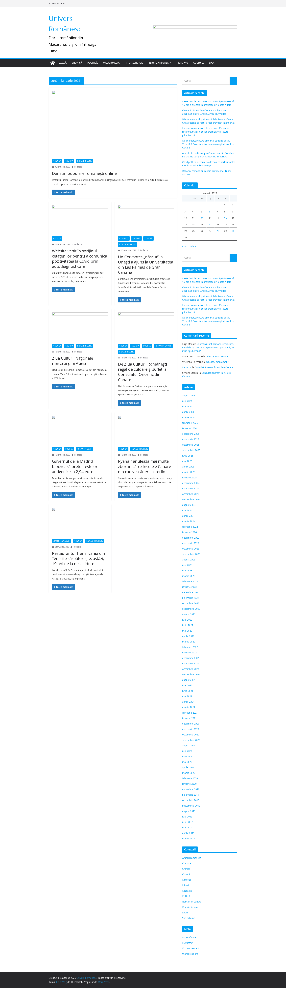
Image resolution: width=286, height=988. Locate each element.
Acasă (63, 62)
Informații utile (158, 62)
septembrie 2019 (191, 805)
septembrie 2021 (191, 674)
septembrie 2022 (191, 608)
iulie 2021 (187, 685)
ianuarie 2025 (189, 477)
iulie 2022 (187, 619)
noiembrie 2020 (190, 729)
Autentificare (189, 937)
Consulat (123, 238)
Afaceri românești (61, 541)
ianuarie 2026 (189, 428)
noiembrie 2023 (190, 543)
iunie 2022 (187, 625)
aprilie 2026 (188, 411)
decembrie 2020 (190, 723)
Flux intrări (187, 942)
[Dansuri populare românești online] (113, 125)
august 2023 (188, 559)
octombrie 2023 (190, 548)
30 (233, 230)
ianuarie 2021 (189, 718)
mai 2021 (187, 696)
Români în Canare (127, 244)
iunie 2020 (187, 756)
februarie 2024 (190, 526)
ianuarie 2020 (189, 783)
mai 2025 (187, 461)
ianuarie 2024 (189, 532)
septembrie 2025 (191, 450)
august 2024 (188, 504)
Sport (212, 62)
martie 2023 (188, 576)
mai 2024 (187, 510)
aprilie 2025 (188, 466)
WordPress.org (190, 953)
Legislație (187, 890)
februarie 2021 (190, 712)
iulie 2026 (187, 401)
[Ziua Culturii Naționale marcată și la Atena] (80, 328)
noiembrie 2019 (190, 794)
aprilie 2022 (188, 636)
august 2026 (188, 395)
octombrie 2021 (190, 668)
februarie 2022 (190, 647)
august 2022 (188, 614)
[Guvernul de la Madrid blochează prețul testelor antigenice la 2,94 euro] (80, 431)
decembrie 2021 (190, 658)
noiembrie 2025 (190, 439)
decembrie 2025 (190, 433)
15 (225, 218)
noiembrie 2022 (190, 597)
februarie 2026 (190, 422)
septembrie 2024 (191, 499)
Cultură (198, 62)
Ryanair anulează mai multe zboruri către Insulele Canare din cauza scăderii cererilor (144, 466)
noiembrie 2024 (190, 488)
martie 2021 (188, 707)
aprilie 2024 (188, 515)
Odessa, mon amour (217, 356)
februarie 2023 (190, 581)
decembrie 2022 (190, 592)
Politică (92, 62)
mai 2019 (187, 827)
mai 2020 (187, 761)
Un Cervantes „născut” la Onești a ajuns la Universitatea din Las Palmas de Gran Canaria (145, 264)
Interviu (183, 62)
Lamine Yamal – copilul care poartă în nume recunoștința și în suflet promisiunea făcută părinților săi (205, 132)
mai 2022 (187, 630)
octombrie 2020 (190, 734)
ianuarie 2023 (189, 586)
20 (210, 224)
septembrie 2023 (191, 554)
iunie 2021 (187, 690)
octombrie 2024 (190, 493)
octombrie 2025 (190, 444)
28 (217, 230)
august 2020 (188, 745)
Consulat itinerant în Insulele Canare (214, 367)
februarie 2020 (190, 778)
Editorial (186, 879)
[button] (170, 62)
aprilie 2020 (188, 767)
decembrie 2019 (190, 789)
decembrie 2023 (190, 537)
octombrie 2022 (190, 603)
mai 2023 (187, 570)
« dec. (185, 246)
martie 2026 (188, 417)
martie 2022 (188, 641)
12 (202, 218)
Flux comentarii (190, 948)
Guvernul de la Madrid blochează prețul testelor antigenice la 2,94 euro (74, 466)
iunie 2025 (187, 455)
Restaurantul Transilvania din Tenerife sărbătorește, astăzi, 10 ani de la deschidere (78, 558)
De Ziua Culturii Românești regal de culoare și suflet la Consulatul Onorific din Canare (142, 371)
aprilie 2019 (188, 833)
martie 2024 (188, 521)
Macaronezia (111, 62)
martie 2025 (188, 472)
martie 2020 (188, 772)
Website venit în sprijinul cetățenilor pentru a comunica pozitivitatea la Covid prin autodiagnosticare (79, 258)
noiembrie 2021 (190, 663)
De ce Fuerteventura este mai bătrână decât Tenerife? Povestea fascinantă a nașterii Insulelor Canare (208, 144)
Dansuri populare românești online (84, 173)
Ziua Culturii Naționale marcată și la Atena (72, 360)
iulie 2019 (187, 816)
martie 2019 (188, 838)
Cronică (77, 62)
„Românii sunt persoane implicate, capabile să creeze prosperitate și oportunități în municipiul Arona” (208, 347)
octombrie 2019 (190, 800)
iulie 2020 (187, 751)
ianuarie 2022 (189, 652)
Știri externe (188, 918)
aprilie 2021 (188, 701)
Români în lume (84, 161)
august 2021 (188, 679)
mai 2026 (187, 406)
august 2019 (188, 811)
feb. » (193, 246)
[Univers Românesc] (53, 63)
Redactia (78, 166)
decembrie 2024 (190, 483)
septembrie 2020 (191, 740)
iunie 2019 (187, 822)
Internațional (134, 62)
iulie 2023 (187, 565)
